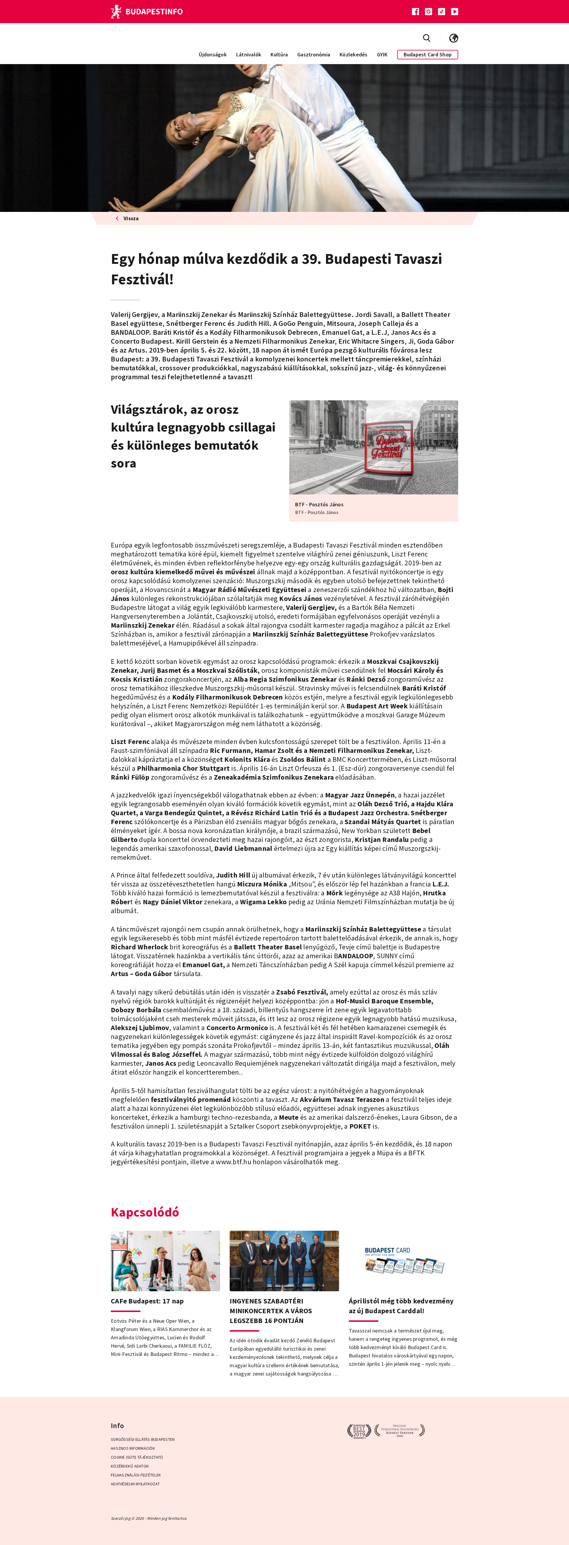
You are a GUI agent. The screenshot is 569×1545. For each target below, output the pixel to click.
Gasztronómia (313, 54)
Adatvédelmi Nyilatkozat (135, 1484)
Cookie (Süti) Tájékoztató (137, 1457)
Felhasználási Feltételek (136, 1475)
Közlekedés (353, 54)
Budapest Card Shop (428, 54)
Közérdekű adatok (130, 1466)
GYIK (382, 54)
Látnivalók (248, 54)
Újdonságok (213, 54)
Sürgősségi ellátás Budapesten (143, 1439)
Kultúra (279, 54)
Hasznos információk (133, 1448)
